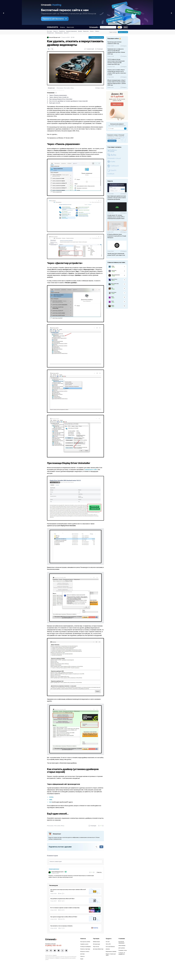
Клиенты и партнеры (85, 949)
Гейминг (97, 31)
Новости (55, 31)
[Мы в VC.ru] (62, 950)
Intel (50, 802)
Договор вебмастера (98, 949)
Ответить (99, 872)
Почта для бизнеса (110, 946)
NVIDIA (51, 797)
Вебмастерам (96, 941)
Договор (82, 953)
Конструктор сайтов (85, 941)
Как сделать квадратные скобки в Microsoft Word (63, 916)
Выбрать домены (117, 104)
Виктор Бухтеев (115, 283)
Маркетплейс (70, 27)
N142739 (47, 958)
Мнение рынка (59, 33)
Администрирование (71, 31)
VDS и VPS (108, 944)
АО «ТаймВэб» (54, 955)
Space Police (114, 279)
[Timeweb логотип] (61, 939)
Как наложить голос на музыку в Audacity (61, 925)
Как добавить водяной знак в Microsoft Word (62, 898)
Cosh (112, 301)
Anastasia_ (114, 270)
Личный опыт (50, 33)
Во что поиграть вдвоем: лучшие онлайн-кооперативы (65, 907)
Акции (81, 958)
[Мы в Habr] (58, 950)
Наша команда (122, 945)
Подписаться (112, 140)
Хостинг (108, 941)
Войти (125, 27)
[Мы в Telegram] (47, 950)
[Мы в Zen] (66, 950)
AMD (50, 799)
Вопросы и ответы (84, 951)
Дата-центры (122, 947)
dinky (113, 266)
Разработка (62, 31)
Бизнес (92, 31)
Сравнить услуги (84, 944)
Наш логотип (96, 946)
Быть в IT (66, 33)
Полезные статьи (123, 950)
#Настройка (67, 88)
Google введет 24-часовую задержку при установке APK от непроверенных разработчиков (116, 217)
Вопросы (62, 27)
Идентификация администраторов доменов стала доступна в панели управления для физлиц (116, 197)
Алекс (112, 305)
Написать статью (123, 32)
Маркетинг (86, 31)
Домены (108, 949)
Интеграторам (96, 944)
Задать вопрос (113, 32)
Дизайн (80, 31)
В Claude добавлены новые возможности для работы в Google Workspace (116, 236)
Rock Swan (113, 292)
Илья (112, 296)
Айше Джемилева (116, 274)
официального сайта (91, 469)
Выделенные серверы (111, 951)
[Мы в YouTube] (54, 950)
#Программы (60, 88)
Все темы (49, 31)
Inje (112, 288)
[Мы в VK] (50, 950)
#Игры (72, 88)
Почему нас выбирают (85, 946)
